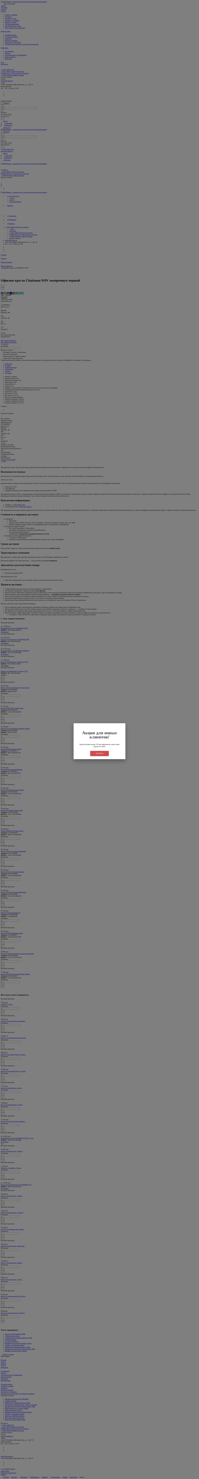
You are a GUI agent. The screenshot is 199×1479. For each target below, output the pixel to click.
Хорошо (99, 753)
